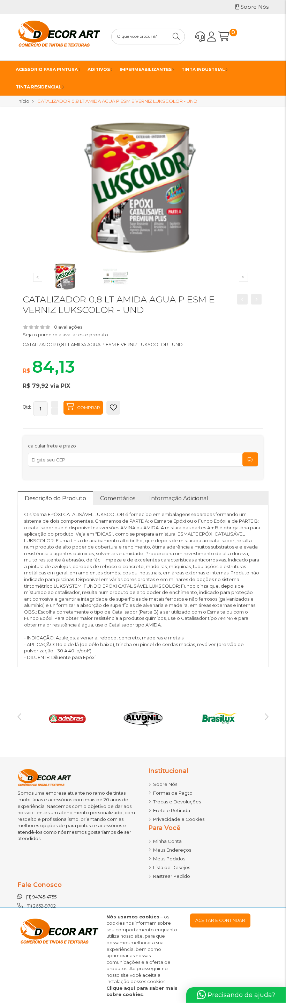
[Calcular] (250, 459)
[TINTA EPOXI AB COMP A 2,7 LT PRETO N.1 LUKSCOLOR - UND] (242, 299)
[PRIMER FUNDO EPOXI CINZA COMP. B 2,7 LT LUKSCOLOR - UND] (256, 299)
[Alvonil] (143, 718)
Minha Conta (167, 841)
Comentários (117, 498)
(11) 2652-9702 (41, 906)
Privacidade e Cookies (178, 819)
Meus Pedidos (169, 858)
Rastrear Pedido (171, 876)
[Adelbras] (67, 718)
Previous (37, 277)
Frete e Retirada (171, 810)
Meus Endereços (172, 850)
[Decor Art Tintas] (59, 37)
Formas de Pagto (173, 793)
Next (243, 277)
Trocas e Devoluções (177, 801)
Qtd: (27, 407)
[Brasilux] (219, 718)
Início (23, 101)
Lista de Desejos (171, 867)
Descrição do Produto (55, 498)
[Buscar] (177, 36)
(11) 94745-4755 (41, 897)
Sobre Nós (165, 784)
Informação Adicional (178, 498)
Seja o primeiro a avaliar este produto (65, 334)
